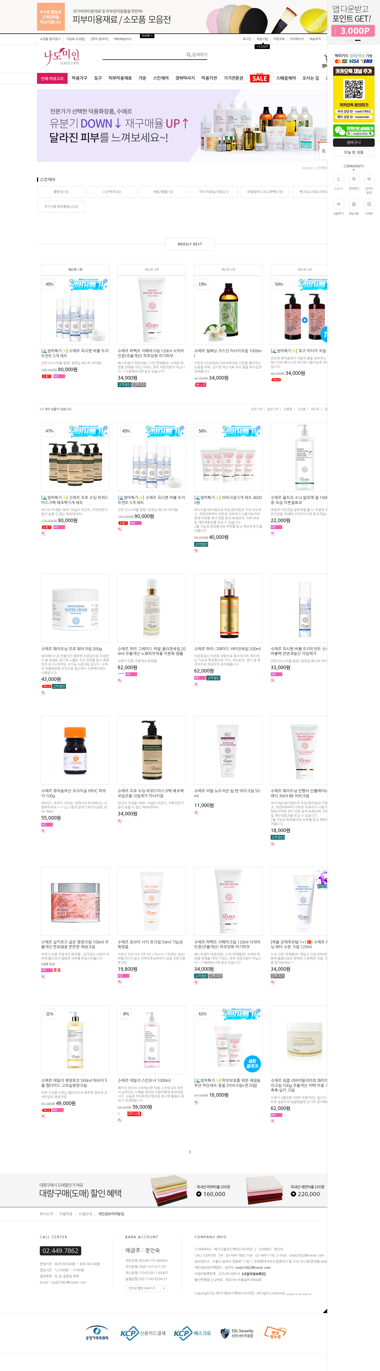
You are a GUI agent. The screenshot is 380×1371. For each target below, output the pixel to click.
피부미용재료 (120, 78)
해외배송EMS (123, 39)
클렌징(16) (61, 192)
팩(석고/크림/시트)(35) (315, 192)
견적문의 (354, 188)
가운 (142, 78)
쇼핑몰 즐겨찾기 (50, 39)
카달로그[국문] (75, 39)
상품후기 (338, 213)
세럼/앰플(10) (163, 192)
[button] (350, 40)
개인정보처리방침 (111, 1214)
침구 (98, 78)
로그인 (247, 39)
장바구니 (354, 143)
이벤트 (369, 213)
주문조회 (279, 39)
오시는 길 (310, 78)
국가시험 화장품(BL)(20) (61, 206)
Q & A (338, 188)
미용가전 (209, 78)
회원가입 (262, 39)
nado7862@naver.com (253, 1268)
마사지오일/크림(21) (214, 192)
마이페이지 (297, 39)
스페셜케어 (286, 78)
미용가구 (79, 78)
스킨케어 (161, 78)
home (306, 168)
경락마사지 (185, 78)
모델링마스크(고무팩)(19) (265, 192)
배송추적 (315, 39)
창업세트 (354, 213)
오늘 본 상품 (354, 152)
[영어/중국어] (99, 39)
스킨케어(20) (112, 192)
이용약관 (65, 1214)
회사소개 (46, 1214)
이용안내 (85, 1214)
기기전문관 (233, 78)
